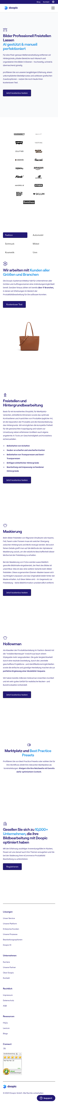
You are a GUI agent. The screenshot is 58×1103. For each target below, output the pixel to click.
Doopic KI (7, 945)
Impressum (8, 995)
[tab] (15, 235)
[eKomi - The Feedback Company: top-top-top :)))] (12, 1063)
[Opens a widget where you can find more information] (46, 1098)
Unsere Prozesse (10, 934)
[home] (10, 8)
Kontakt (46, 2)
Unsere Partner (9, 967)
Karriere (6, 962)
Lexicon (6, 1028)
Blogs (5, 1033)
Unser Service (9, 918)
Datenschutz (8, 1000)
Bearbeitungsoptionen (12, 939)
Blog (38, 2)
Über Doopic (8, 972)
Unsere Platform (10, 923)
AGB (5, 1006)
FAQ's (5, 1023)
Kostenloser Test (14, 304)
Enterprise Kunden (11, 929)
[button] (52, 8)
